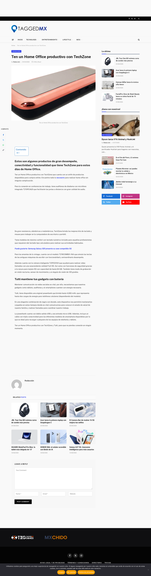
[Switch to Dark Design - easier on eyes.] (139, 18)
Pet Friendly (107, 135)
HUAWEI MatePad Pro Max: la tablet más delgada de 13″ (23, 448)
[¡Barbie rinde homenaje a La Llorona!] (108, 184)
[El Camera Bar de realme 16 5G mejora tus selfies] (82, 410)
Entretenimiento (49, 40)
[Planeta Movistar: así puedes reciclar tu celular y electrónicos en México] (108, 171)
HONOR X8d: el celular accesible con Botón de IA (53, 448)
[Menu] (13, 39)
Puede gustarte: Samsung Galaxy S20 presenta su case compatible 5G (43, 249)
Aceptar (61, 572)
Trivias (107, 563)
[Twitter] (3, 140)
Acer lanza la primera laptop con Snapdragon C (53, 421)
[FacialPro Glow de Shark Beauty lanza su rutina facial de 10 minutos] (108, 97)
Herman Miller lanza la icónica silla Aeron (127, 83)
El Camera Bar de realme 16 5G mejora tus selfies (81, 421)
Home (13, 45)
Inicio (20, 40)
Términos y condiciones (78, 563)
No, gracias (71, 572)
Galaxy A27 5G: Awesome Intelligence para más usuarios (81, 448)
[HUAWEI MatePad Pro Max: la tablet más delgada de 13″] (24, 437)
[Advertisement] (75, 8)
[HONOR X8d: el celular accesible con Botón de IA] (53, 437)
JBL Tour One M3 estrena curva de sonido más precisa (24, 421)
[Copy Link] (3, 150)
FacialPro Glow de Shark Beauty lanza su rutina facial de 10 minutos (127, 96)
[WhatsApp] (3, 145)
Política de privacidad (86, 572)
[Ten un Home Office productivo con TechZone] (53, 93)
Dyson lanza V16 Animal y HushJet (118, 139)
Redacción (16, 62)
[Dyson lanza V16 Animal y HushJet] (121, 125)
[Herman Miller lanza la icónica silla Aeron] (108, 85)
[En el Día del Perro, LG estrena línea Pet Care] (108, 160)
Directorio (97, 563)
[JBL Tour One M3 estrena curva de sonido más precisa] (24, 410)
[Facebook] (3, 135)
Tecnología (31, 40)
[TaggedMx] (29, 29)
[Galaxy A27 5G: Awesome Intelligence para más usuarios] (82, 437)
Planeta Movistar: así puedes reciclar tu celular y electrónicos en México (126, 171)
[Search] (139, 39)
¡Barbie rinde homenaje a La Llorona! (126, 183)
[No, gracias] (148, 570)
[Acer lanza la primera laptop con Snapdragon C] (53, 410)
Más (78, 40)
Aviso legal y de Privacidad (52, 563)
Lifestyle (67, 40)
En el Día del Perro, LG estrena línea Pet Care (127, 159)
